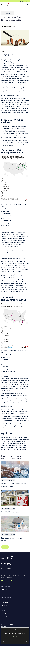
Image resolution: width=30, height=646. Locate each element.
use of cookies (15, 636)
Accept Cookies (15, 641)
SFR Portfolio (4, 605)
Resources (4, 592)
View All (5, 547)
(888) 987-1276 (6, 581)
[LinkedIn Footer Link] (2, 563)
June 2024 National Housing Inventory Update (11, 539)
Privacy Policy (3, 626)
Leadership (4, 616)
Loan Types (4, 589)
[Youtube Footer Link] (10, 563)
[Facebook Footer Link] (7, 563)
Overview (3, 600)
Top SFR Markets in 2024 (10, 512)
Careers (3, 618)
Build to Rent (4, 602)
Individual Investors (6, 586)
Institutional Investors (6, 597)
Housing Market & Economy (8, 480)
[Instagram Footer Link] (5, 563)
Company (3, 610)
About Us (3, 613)
